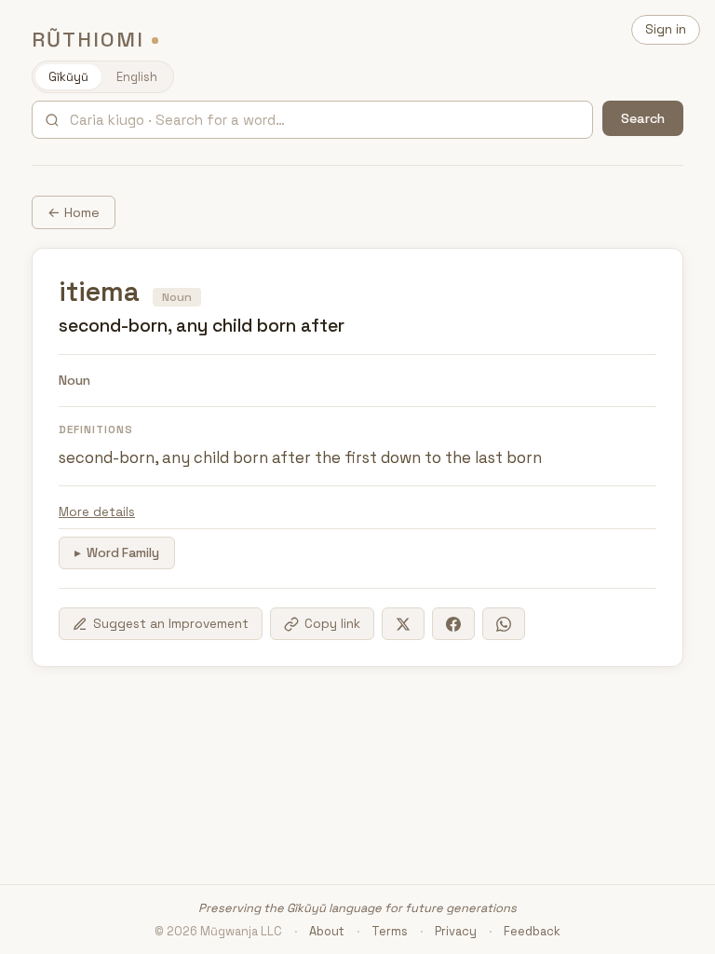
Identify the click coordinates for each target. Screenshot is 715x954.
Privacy (456, 931)
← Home (73, 212)
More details (97, 512)
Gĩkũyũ (68, 77)
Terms (389, 931)
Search (643, 118)
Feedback (532, 931)
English (136, 77)
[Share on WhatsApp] (503, 623)
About (326, 931)
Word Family (123, 553)
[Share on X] (403, 623)
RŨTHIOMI (88, 39)
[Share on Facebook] (453, 623)
